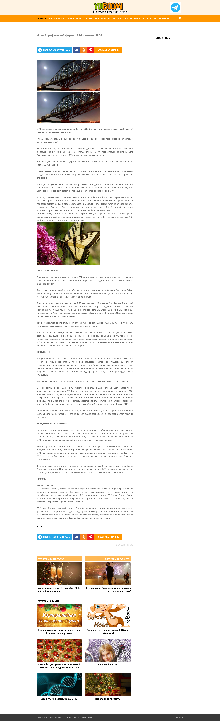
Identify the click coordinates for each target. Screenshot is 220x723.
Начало (42, 18)
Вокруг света (55, 18)
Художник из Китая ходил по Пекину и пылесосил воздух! (108, 589)
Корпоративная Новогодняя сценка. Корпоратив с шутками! (59, 632)
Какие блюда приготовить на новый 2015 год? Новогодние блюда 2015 (59, 666)
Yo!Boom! (49, 717)
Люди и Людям (74, 18)
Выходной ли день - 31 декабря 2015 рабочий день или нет (58, 589)
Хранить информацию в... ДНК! (59, 698)
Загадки (147, 18)
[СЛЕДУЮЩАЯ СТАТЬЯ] (108, 556)
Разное (42, 25)
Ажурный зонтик (108, 664)
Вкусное (117, 18)
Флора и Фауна (102, 18)
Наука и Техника (162, 18)
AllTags (58, 717)
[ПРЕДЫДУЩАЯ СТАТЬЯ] (59, 556)
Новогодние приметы (108, 698)
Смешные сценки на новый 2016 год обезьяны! (107, 632)
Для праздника (132, 18)
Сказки (88, 18)
